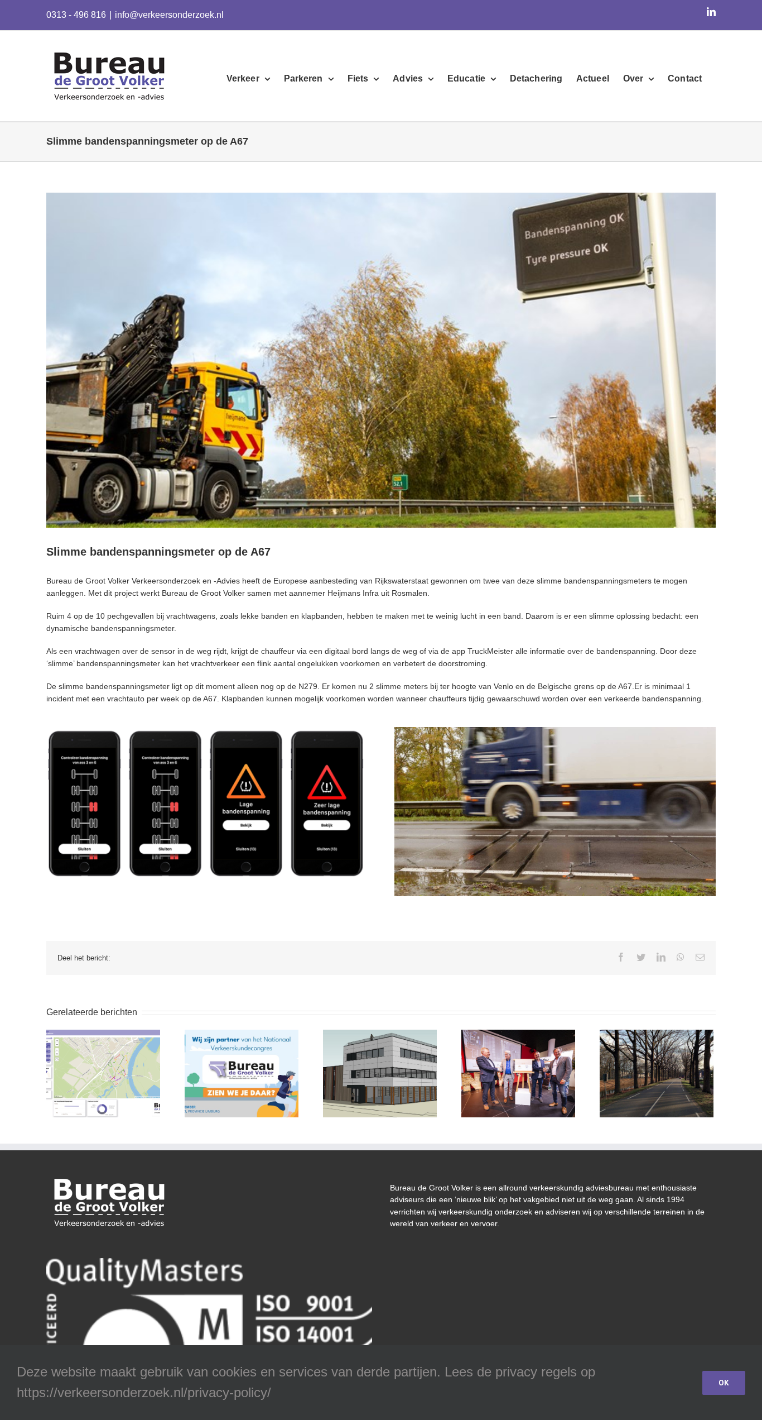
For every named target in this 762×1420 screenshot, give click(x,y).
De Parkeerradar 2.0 (103, 1064)
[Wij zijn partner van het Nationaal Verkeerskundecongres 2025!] (241, 1073)
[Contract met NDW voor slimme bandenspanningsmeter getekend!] (518, 1073)
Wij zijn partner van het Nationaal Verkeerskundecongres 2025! (242, 1047)
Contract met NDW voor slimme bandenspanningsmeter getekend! (518, 1047)
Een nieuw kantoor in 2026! (380, 1064)
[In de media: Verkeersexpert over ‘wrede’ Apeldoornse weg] (656, 1073)
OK (723, 1383)
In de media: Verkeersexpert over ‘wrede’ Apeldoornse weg (657, 1053)
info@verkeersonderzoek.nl (169, 15)
